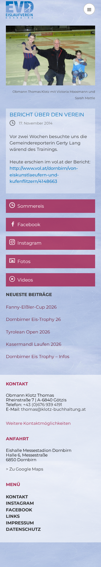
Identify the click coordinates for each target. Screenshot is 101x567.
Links (13, 516)
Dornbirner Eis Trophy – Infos (37, 356)
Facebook (19, 509)
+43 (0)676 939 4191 (42, 404)
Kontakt (17, 496)
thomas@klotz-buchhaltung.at (53, 409)
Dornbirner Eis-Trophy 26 (33, 319)
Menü (89, 9)
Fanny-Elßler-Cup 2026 (31, 307)
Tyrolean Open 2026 (28, 331)
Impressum (20, 522)
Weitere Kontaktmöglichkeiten (38, 423)
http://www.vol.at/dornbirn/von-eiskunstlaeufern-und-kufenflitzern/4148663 (44, 175)
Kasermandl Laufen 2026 (33, 344)
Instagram (20, 503)
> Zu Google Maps (24, 469)
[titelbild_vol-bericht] (50, 83)
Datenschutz (23, 529)
